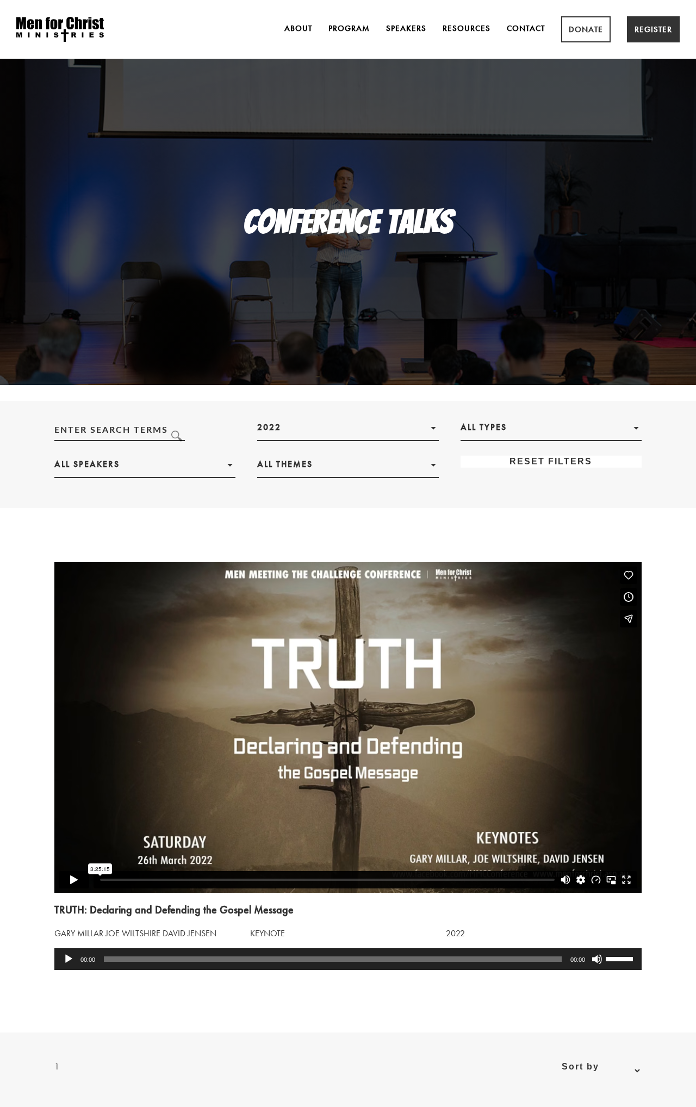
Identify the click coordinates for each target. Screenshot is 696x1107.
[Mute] (597, 959)
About (298, 28)
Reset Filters (550, 461)
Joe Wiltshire (132, 933)
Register (653, 29)
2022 (455, 933)
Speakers (406, 28)
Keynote (267, 933)
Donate (586, 29)
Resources (466, 28)
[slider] (621, 958)
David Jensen (189, 933)
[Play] (68, 959)
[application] (348, 959)
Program (349, 28)
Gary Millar (78, 933)
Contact (526, 28)
